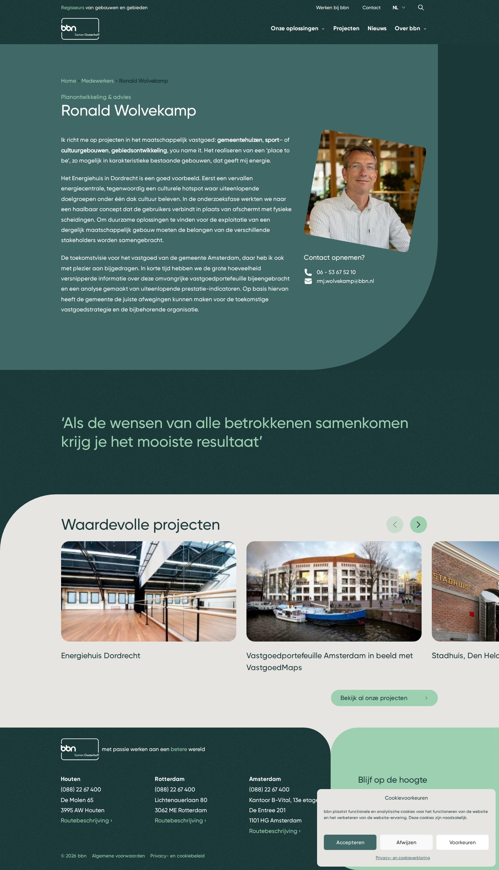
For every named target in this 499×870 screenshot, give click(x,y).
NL (395, 7)
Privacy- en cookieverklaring (403, 857)
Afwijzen (406, 842)
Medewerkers (97, 81)
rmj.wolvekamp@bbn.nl (345, 281)
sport (272, 139)
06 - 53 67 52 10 (336, 272)
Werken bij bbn (332, 7)
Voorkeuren (462, 842)
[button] (394, 524)
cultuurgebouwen (85, 150)
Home (68, 81)
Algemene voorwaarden (118, 855)
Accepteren (350, 842)
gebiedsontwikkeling (139, 150)
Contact (372, 7)
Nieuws (377, 28)
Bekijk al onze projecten (373, 697)
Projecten (346, 28)
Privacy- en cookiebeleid (177, 855)
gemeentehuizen (239, 139)
